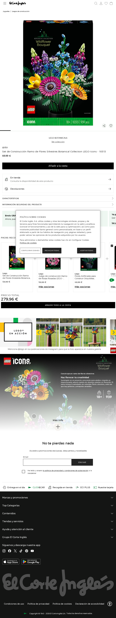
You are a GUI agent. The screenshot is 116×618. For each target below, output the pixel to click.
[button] (34, 416)
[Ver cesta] (111, 3)
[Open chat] (112, 280)
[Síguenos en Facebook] (9, 551)
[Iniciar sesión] (101, 3)
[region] (58, 234)
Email (25, 456)
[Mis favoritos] (106, 3)
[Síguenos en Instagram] (4, 551)
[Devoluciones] (109, 189)
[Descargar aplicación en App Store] (10, 562)
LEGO (5, 147)
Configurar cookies (30, 250)
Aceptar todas (86, 250)
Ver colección (58, 142)
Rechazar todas (52, 250)
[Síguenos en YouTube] (32, 551)
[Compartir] (104, 125)
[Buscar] (95, 3)
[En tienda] (109, 179)
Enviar (82, 462)
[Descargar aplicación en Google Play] (31, 562)
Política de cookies (28, 243)
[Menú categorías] (4, 3)
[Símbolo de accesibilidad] (110, 604)
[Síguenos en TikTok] (21, 551)
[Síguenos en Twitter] (15, 551)
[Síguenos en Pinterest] (26, 551)
